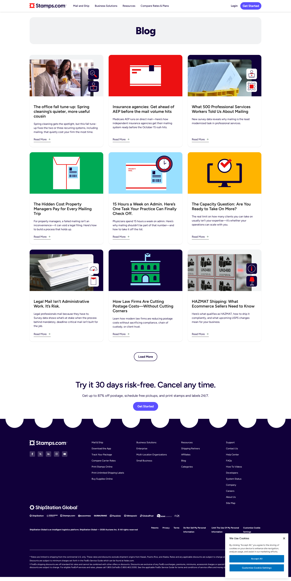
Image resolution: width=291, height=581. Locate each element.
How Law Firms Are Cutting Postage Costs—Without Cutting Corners (143, 306)
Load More (145, 357)
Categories (187, 466)
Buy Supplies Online (102, 478)
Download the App (101, 448)
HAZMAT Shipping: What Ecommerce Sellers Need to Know (223, 304)
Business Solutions (106, 5)
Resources (129, 5)
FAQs (229, 460)
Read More (40, 139)
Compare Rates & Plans (155, 5)
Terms (176, 528)
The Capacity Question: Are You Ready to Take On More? (221, 206)
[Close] (284, 538)
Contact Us (232, 448)
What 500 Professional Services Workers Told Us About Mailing (221, 109)
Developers (232, 472)
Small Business (144, 460)
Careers (230, 491)
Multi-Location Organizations (151, 454)
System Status (233, 478)
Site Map (230, 503)
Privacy (166, 528)
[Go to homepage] (48, 6)
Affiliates (185, 454)
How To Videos (234, 466)
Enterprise (141, 448)
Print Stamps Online (102, 466)
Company (231, 484)
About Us (231, 497)
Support (230, 442)
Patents (154, 528)
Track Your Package (102, 454)
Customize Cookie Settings (256, 568)
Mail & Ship (97, 442)
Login (234, 5)
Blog (183, 460)
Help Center (232, 454)
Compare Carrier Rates (104, 460)
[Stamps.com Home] (48, 443)
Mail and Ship (81, 5)
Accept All (257, 558)
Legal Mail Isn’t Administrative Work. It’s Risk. (61, 304)
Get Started (251, 6)
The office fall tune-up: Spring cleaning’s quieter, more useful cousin (62, 111)
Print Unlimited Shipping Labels (108, 472)
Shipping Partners (190, 448)
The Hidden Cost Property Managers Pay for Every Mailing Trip (63, 209)
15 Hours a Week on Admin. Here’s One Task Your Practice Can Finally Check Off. (144, 209)
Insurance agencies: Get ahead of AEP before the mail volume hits (143, 109)
